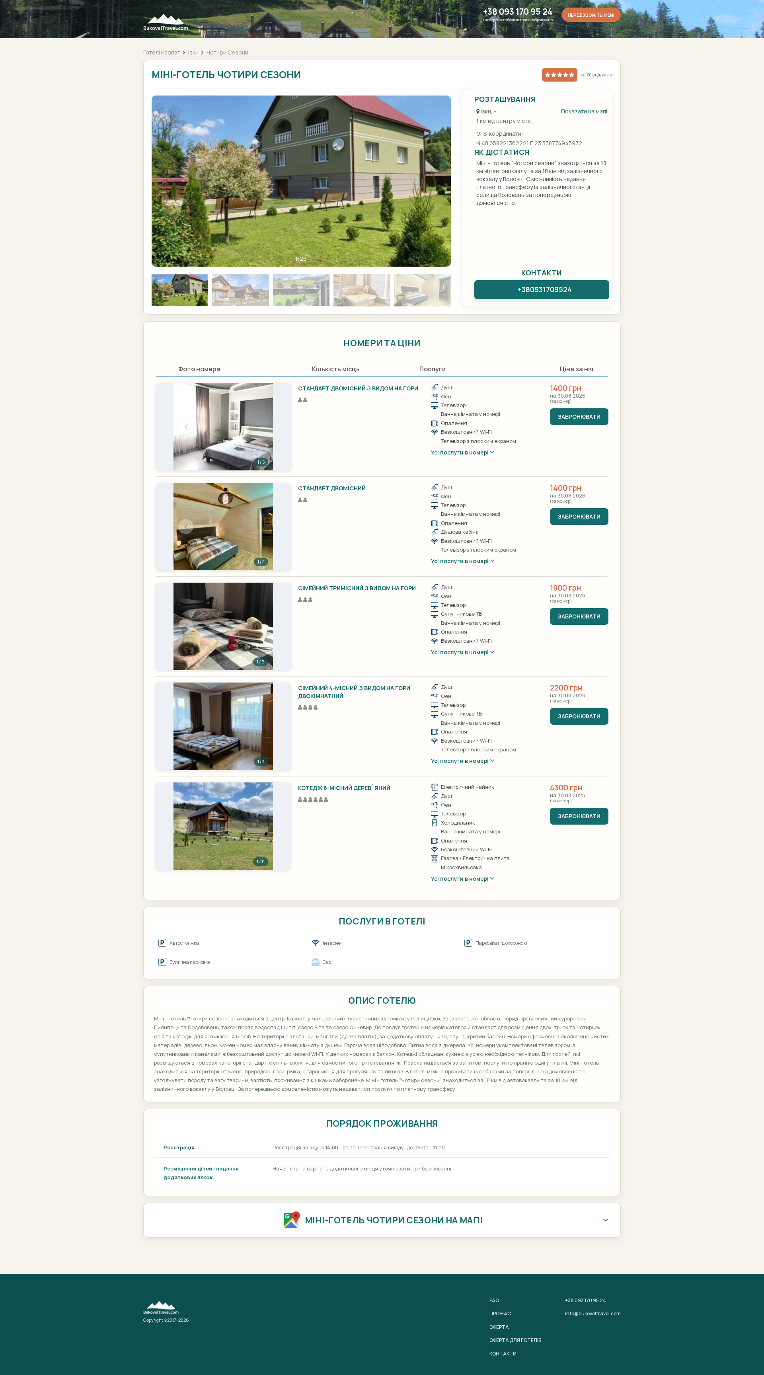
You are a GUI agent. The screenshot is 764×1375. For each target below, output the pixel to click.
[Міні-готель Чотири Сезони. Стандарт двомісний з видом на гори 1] (223, 426)
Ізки (193, 52)
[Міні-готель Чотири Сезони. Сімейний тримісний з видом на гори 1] (223, 626)
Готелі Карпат (161, 52)
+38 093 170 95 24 (518, 11)
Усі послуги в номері (460, 452)
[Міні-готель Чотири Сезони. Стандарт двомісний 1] (223, 526)
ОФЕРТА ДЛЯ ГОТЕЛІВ (515, 1340)
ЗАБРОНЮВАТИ (579, 416)
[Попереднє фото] (185, 426)
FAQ (494, 1300)
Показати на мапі (584, 111)
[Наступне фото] (260, 426)
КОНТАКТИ (502, 1353)
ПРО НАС (500, 1313)
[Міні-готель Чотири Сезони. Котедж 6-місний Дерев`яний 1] (223, 826)
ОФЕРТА (499, 1327)
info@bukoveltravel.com (593, 1313)
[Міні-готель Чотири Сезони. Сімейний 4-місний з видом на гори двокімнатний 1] (223, 726)
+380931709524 (545, 289)
